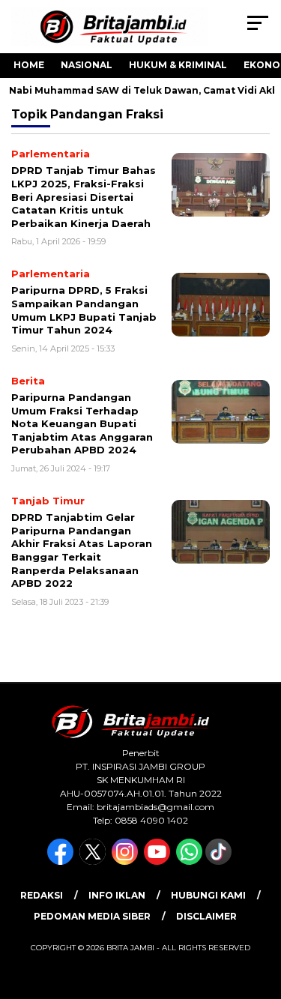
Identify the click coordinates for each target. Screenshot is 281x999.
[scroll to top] (260, 912)
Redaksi (41, 895)
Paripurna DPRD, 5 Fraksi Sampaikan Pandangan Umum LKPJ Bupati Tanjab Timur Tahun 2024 (84, 310)
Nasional (86, 64)
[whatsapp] (189, 861)
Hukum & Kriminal (178, 64)
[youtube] (158, 861)
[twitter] (94, 861)
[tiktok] (220, 861)
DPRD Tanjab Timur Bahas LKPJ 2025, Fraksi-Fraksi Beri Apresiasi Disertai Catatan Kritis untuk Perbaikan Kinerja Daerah (83, 196)
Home (28, 64)
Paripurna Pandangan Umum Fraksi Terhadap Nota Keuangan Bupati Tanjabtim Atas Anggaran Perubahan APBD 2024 (82, 423)
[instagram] (126, 861)
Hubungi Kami (208, 895)
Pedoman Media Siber (92, 916)
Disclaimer (206, 916)
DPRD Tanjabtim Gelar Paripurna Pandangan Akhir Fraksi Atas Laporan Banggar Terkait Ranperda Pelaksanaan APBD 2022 (81, 550)
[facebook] (61, 861)
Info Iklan (116, 895)
